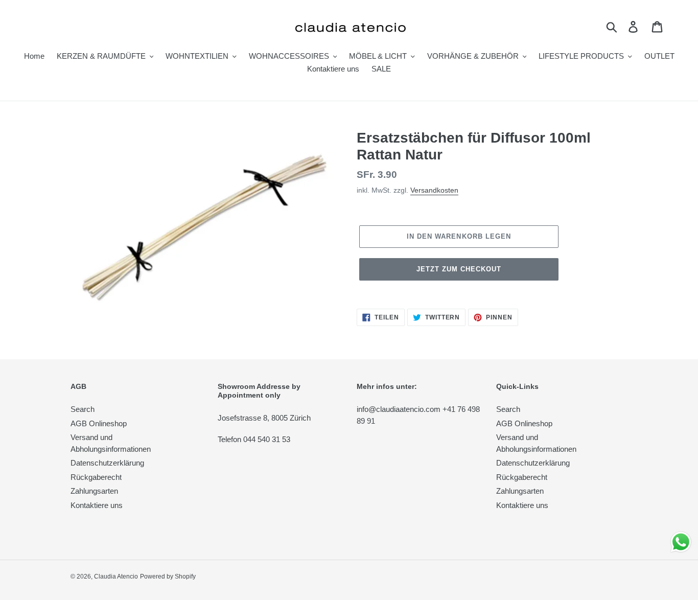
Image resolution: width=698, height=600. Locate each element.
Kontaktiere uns (97, 505)
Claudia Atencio (116, 576)
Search (83, 409)
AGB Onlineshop (99, 423)
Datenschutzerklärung (107, 462)
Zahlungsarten (94, 491)
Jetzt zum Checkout (459, 269)
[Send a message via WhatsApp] (681, 542)
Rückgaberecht (96, 477)
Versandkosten (434, 190)
